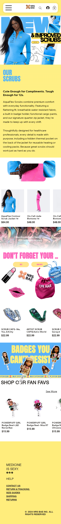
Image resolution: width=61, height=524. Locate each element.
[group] (31, 416)
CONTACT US (13, 485)
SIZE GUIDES (13, 492)
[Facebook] (9, 473)
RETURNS (11, 499)
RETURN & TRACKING (18, 489)
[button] (54, 8)
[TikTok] (12, 473)
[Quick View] (12, 200)
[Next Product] (56, 408)
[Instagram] (7, 473)
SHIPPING (11, 496)
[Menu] (24, 8)
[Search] (40, 8)
